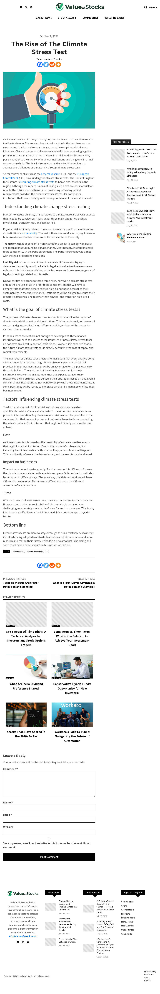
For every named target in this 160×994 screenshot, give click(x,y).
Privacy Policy (150, 971)
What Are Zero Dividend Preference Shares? (26, 686)
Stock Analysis (67, 17)
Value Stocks (126, 934)
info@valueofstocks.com (23, 936)
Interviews (125, 914)
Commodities (90, 17)
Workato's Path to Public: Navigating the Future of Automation (72, 736)
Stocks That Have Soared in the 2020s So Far (26, 734)
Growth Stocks (127, 909)
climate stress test (34, 552)
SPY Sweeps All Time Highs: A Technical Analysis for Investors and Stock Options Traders (26, 638)
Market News (43, 17)
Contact (147, 980)
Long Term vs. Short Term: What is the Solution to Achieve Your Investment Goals (72, 638)
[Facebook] (40, 64)
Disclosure (149, 974)
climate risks (17, 552)
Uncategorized (127, 929)
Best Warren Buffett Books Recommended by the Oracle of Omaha (67, 924)
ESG (47, 552)
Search (153, 7)
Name (8, 802)
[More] (58, 64)
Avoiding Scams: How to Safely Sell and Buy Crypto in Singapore (141, 172)
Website (8, 827)
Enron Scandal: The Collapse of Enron (68, 940)
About (147, 977)
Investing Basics (115, 17)
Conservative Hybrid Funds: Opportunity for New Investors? (72, 688)
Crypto (124, 906)
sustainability (29, 233)
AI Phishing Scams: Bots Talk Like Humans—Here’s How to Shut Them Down (142, 153)
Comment (10, 769)
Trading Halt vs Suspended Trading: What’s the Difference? (68, 905)
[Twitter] (46, 64)
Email (7, 814)
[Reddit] (52, 64)
